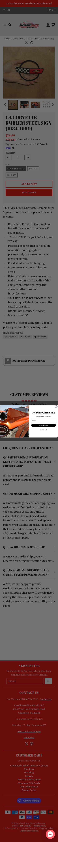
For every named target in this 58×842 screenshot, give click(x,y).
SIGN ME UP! (43, 425)
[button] (50, 834)
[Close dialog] (56, 406)
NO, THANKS (43, 429)
